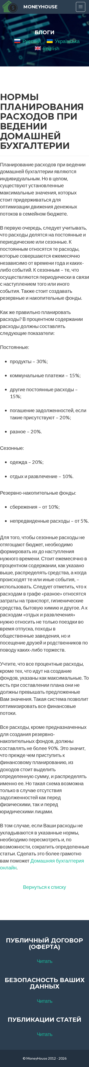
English (51, 48)
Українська (67, 41)
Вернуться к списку (44, 887)
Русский (31, 41)
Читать (44, 961)
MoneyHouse (40, 7)
